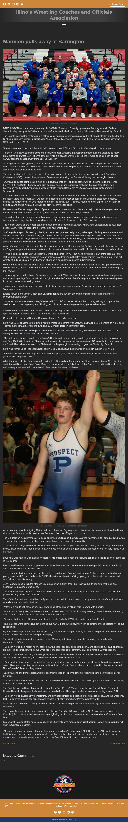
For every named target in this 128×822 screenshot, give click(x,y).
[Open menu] (64, 26)
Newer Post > (118, 743)
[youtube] (13, 4)
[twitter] (8, 4)
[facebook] (4, 4)
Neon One (72, 819)
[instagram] (17, 4)
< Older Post (9, 743)
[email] (22, 4)
